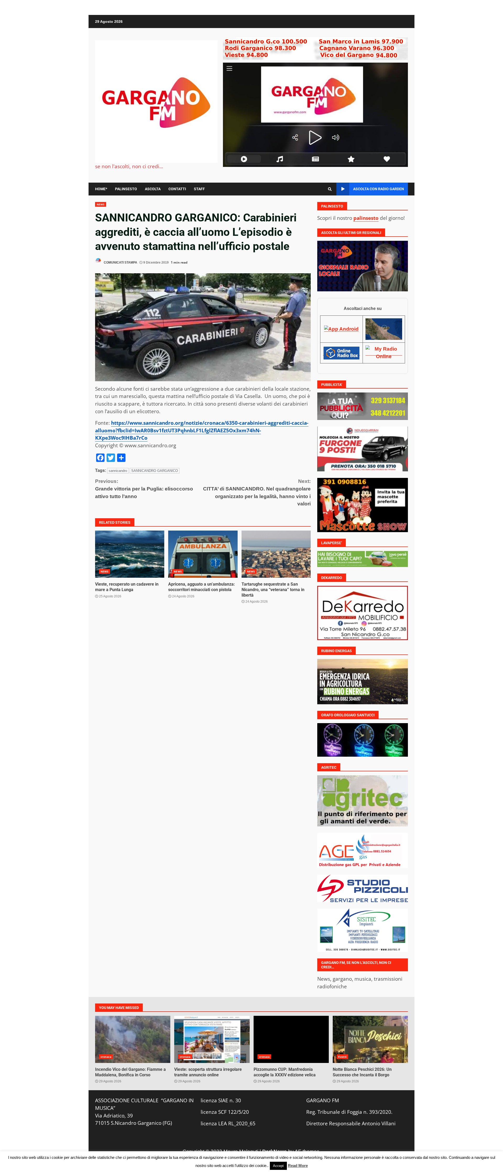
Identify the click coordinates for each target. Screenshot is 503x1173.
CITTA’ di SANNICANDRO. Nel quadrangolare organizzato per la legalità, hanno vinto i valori (257, 492)
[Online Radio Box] (341, 353)
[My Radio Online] (383, 353)
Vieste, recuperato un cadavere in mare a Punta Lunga (129, 554)
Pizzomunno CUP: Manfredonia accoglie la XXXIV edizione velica (291, 1039)
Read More (298, 1165)
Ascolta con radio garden (378, 189)
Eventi (342, 1056)
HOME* (101, 189)
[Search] (330, 189)
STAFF (199, 189)
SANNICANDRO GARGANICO (154, 471)
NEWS (101, 204)
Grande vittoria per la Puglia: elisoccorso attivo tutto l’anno (144, 488)
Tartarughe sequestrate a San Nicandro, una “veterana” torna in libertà (276, 554)
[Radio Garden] (383, 329)
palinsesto (366, 217)
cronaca (106, 1056)
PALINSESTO (126, 189)
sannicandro (118, 471)
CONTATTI (177, 189)
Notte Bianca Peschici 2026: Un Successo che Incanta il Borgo (370, 1039)
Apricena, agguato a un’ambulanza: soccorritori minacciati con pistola (202, 554)
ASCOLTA (153, 189)
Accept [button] (278, 1166)
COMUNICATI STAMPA (120, 262)
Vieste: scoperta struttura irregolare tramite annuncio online (211, 1039)
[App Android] (341, 329)
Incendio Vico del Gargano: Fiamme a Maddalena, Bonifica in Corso (132, 1039)
